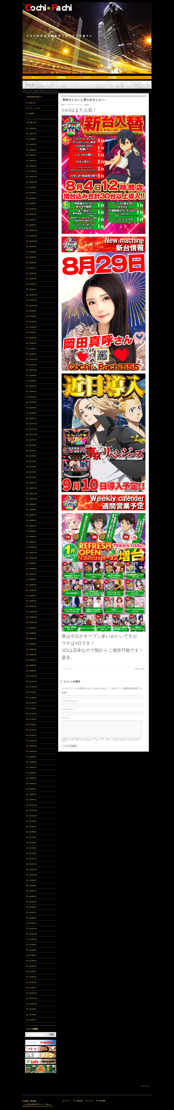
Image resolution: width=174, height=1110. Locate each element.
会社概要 (102, 1101)
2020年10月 (33, 499)
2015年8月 (32, 821)
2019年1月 (32, 606)
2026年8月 (32, 128)
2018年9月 (32, 628)
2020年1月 (32, 542)
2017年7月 (32, 703)
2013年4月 (32, 972)
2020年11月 (33, 494)
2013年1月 (32, 988)
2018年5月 (32, 649)
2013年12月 (33, 929)
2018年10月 (33, 622)
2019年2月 (32, 601)
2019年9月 (32, 563)
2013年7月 (32, 955)
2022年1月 (32, 418)
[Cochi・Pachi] (87, 71)
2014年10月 (33, 875)
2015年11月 (33, 810)
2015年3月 (32, 848)
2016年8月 (32, 762)
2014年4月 (32, 907)
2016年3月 (32, 789)
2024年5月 (32, 268)
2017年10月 (33, 687)
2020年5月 (32, 526)
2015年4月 (32, 843)
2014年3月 (32, 912)
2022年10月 (33, 370)
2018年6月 (32, 644)
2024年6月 (32, 263)
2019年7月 (32, 574)
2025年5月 (32, 204)
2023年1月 (32, 354)
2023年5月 (32, 332)
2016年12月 (33, 741)
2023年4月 (32, 338)
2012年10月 (33, 1004)
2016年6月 (32, 773)
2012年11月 (33, 998)
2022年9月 (32, 375)
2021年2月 (32, 477)
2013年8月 (32, 950)
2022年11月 (33, 365)
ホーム (68, 1101)
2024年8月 (32, 252)
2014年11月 (33, 870)
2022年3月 (32, 408)
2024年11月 (33, 236)
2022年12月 (33, 359)
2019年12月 (33, 547)
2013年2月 (32, 982)
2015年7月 (32, 827)
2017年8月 (32, 698)
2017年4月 (32, 719)
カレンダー (66, 669)
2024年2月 (32, 284)
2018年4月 (32, 655)
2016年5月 (32, 778)
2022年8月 (32, 381)
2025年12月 (33, 171)
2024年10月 (33, 241)
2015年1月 (32, 859)
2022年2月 (32, 413)
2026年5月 (32, 144)
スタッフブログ (34, 108)
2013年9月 (32, 945)
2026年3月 (32, 155)
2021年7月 (32, 451)
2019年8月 (32, 569)
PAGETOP (145, 1086)
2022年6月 (32, 392)
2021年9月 (32, 440)
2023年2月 (32, 349)
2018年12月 (33, 612)
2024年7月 (32, 257)
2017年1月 (32, 735)
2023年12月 (33, 295)
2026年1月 (32, 166)
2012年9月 (32, 1009)
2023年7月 (32, 322)
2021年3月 (32, 472)
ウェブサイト (68, 709)
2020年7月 (32, 515)
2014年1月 (32, 923)
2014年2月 (32, 918)
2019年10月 (33, 558)
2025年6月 (32, 198)
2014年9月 (32, 880)
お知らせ (32, 103)
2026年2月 (32, 161)
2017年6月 (32, 708)
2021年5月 (32, 461)
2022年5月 (32, 397)
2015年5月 (32, 837)
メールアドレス (70, 701)
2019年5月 (32, 585)
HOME (24, 90)
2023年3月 (32, 343)
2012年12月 (33, 993)
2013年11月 (33, 934)
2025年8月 (32, 193)
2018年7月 (32, 639)
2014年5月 (32, 902)
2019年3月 (32, 596)
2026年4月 (32, 150)
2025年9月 (32, 188)
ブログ (90, 1101)
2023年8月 (32, 316)
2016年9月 (32, 757)
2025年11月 (33, 177)
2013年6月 (32, 961)
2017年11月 (33, 682)
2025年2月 (32, 220)
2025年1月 (32, 225)
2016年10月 (33, 751)
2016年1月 (32, 800)
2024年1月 (32, 289)
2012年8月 (32, 1015)
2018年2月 (32, 665)
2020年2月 (32, 537)
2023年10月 (33, 306)
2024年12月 (33, 230)
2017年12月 (33, 676)
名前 (65, 693)
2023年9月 (32, 311)
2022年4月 (32, 402)
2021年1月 (32, 483)
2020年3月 (32, 531)
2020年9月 (32, 504)
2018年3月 (32, 660)
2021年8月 (32, 445)
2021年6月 (32, 456)
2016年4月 (32, 784)
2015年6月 (32, 832)
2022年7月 (32, 386)
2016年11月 (33, 746)
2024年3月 (32, 279)
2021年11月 (33, 429)
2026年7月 (32, 134)
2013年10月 (33, 939)
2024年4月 (32, 273)
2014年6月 (32, 896)
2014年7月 (32, 891)
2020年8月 (32, 510)
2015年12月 (33, 805)
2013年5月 (32, 966)
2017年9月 (32, 692)
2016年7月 (32, 767)
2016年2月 (32, 794)
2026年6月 (32, 139)
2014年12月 (33, 864)
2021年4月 (32, 467)
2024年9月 (32, 246)
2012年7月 (32, 1020)
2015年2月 (32, 853)
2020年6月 (32, 520)
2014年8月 (32, 886)
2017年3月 (32, 725)
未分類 (36, 90)
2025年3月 (32, 214)
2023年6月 (32, 327)
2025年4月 (32, 209)
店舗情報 (79, 1101)
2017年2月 (32, 730)
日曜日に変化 (140, 669)
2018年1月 (32, 671)
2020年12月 (33, 488)
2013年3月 (32, 977)
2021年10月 (33, 434)
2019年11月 (33, 553)
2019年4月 (32, 590)
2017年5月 (32, 714)
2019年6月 (32, 579)
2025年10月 (33, 182)
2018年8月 (32, 633)
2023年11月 (33, 300)
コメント (66, 718)
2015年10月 (33, 816)
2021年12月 (33, 424)
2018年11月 (33, 617)
